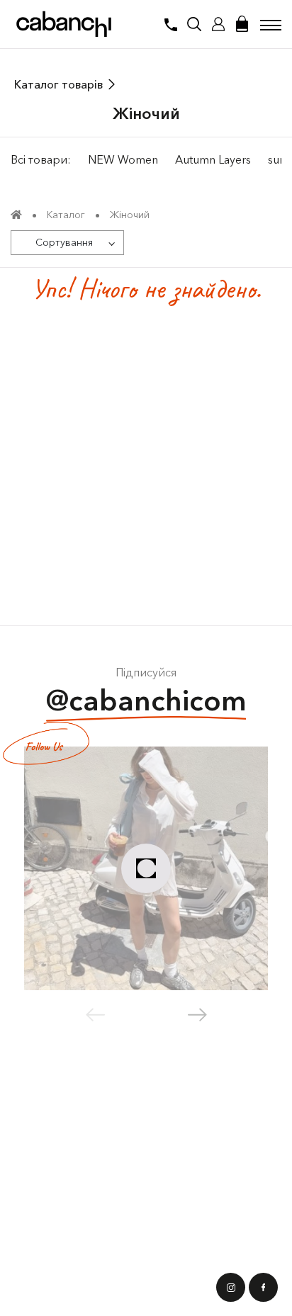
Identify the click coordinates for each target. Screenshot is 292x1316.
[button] (197, 1015)
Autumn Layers (213, 159)
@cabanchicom (146, 700)
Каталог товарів (58, 84)
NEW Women (123, 159)
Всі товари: (41, 159)
